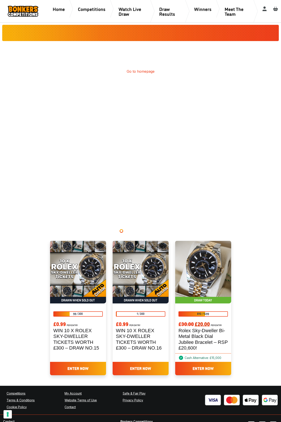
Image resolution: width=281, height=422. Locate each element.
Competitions (16, 393)
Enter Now (77, 368)
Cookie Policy (17, 407)
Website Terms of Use (81, 400)
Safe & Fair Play (134, 393)
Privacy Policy (133, 400)
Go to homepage (141, 71)
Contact (70, 407)
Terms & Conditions (21, 400)
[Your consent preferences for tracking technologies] (8, 414)
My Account (73, 393)
